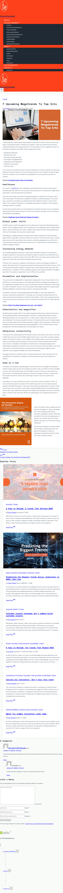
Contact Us (6, 888)
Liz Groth (7, 108)
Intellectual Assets (11, 39)
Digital (8, 573)
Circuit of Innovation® (11, 29)
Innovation (9, 25)
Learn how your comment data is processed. (39, 824)
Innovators (27, 675)
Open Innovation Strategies (13, 32)
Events (8, 60)
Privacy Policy (10, 70)
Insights (5, 871)
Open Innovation (24, 643)
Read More (10, 527)
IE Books (8, 53)
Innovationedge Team (11, 65)
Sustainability (34, 643)
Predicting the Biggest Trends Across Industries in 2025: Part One (32, 578)
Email (27, 812)
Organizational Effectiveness (13, 43)
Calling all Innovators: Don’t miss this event (30, 679)
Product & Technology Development (15, 34)
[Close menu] (0, 845)
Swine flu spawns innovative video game (26, 713)
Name (27, 808)
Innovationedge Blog (11, 48)
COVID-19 (14, 188)
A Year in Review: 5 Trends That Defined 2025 (29, 508)
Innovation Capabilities (9, 851)
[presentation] (33, 482)
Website (27, 816)
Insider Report (10, 55)
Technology (30, 573)
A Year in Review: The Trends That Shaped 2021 (15, 456)
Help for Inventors (11, 41)
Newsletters (9, 58)
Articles (8, 643)
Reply (5, 760)
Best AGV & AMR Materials (17, 748)
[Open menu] (2, 90)
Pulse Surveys (10, 62)
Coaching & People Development (14, 27)
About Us (7, 20)
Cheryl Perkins (12, 512)
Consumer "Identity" (12, 609)
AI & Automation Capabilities (13, 36)
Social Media (22, 573)
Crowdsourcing (10, 675)
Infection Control (25, 709)
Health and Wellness (12, 709)
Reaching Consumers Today (9, 451)
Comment (38, 804)
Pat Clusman (12, 619)
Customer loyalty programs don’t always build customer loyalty (29, 614)
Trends (5, 99)
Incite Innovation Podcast (12, 51)
